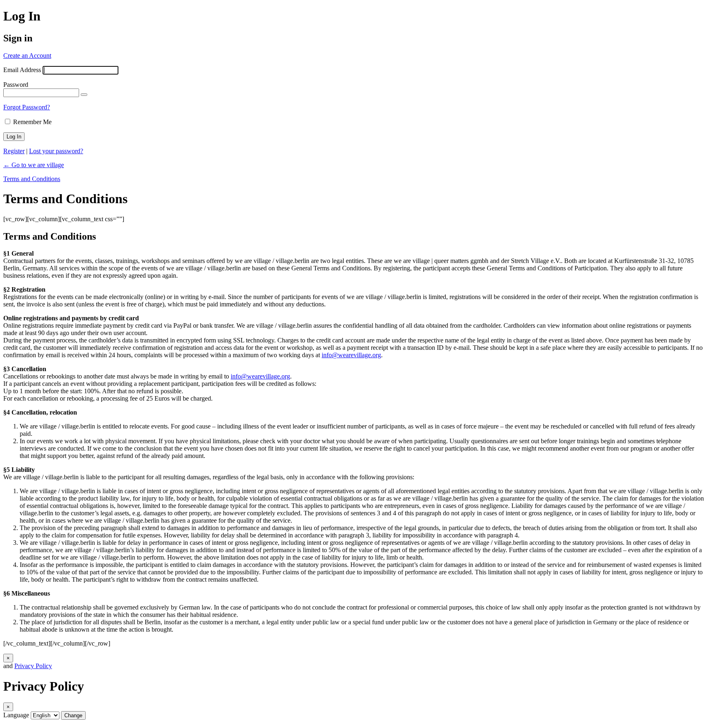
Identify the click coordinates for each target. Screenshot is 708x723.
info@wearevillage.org (351, 354)
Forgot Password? (26, 107)
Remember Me (32, 121)
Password (15, 84)
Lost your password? (56, 150)
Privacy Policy (33, 665)
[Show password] (84, 94)
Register (14, 150)
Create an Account (27, 55)
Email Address (22, 69)
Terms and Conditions (31, 178)
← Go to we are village (33, 164)
